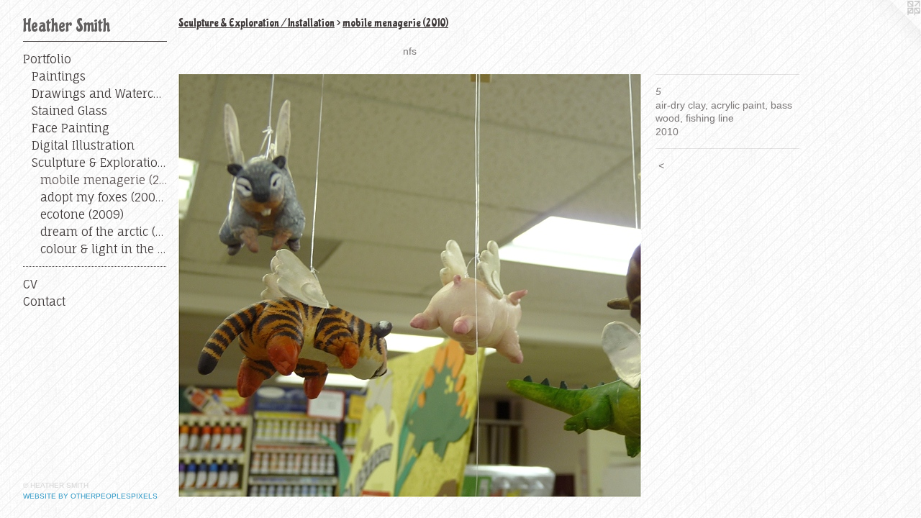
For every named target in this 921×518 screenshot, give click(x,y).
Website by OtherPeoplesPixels (90, 496)
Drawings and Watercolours (99, 93)
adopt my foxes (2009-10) (103, 197)
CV (30, 284)
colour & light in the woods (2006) (103, 249)
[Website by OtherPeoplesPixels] (892, 29)
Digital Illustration (83, 145)
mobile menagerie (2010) (103, 180)
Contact (44, 301)
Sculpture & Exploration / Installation (99, 162)
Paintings (59, 76)
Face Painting (70, 128)
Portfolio (47, 59)
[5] (409, 285)
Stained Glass (69, 111)
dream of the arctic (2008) (103, 231)
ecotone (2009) (82, 214)
